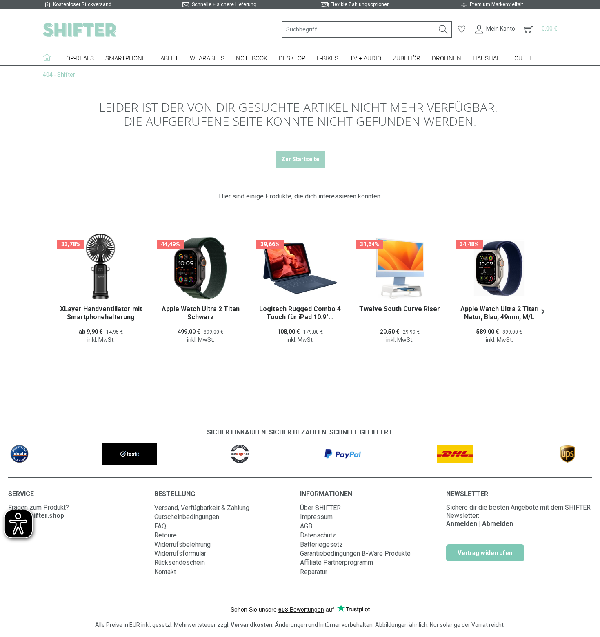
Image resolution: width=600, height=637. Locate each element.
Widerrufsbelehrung (182, 544)
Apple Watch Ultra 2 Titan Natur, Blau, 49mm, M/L (477, 313)
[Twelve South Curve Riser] (377, 268)
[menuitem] (367, 29)
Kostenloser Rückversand (82, 4)
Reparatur (313, 572)
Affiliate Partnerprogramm (336, 562)
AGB (306, 526)
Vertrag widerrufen (485, 553)
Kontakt (165, 572)
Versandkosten (251, 624)
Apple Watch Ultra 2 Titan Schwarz (179, 313)
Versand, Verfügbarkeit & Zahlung (201, 508)
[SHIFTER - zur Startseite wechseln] (79, 29)
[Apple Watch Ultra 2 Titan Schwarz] (178, 268)
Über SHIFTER (320, 508)
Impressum (316, 517)
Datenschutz (318, 535)
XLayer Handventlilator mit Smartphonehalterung (79, 313)
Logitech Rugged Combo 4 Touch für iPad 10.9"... (278, 313)
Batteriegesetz (321, 544)
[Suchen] (443, 29)
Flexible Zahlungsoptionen (360, 4)
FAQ (160, 526)
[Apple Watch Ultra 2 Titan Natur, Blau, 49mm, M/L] (477, 268)
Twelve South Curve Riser (377, 309)
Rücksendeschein (179, 562)
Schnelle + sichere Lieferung (224, 4)
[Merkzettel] (461, 29)
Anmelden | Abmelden (479, 524)
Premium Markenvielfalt (496, 4)
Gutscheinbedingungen (186, 517)
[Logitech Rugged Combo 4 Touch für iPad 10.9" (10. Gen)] (278, 268)
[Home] (50, 57)
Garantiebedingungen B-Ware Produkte (355, 553)
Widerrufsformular (180, 553)
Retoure (165, 535)
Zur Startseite (300, 159)
